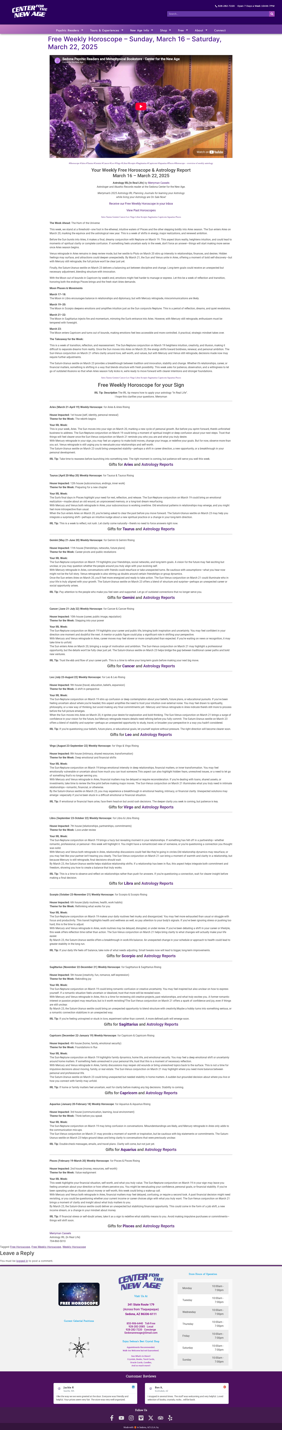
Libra (137, 217)
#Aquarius (162, 163)
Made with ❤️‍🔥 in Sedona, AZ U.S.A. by (141, 1427)
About (199, 30)
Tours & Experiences (104, 30)
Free (181, 30)
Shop (163, 30)
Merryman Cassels (158, 182)
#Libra (124, 163)
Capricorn (162, 217)
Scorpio (144, 217)
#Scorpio (132, 163)
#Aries (83, 163)
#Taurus (89, 163)
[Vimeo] (141, 1418)
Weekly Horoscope (74, 1246)
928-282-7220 (134, 1329)
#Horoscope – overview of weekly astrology (193, 163)
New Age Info (139, 30)
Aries (103, 217)
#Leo (112, 163)
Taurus (109, 217)
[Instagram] (131, 1418)
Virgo (132, 217)
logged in (22, 1260)
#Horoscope (74, 163)
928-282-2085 (137, 1326)
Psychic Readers (67, 30)
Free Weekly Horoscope (46, 1246)
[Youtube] (121, 1418)
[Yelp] (170, 1418)
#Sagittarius (141, 163)
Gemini (115, 217)
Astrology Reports (157, 464)
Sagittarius (152, 217)
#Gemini (97, 163)
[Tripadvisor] (160, 1418)
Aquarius (171, 217)
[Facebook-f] (111, 1418)
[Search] (272, 14)
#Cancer (105, 163)
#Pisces (170, 163)
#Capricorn (152, 163)
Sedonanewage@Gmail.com (140, 1332)
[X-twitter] (150, 1418)
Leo (128, 217)
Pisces (178, 217)
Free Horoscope (20, 1246)
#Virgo (118, 163)
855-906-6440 (135, 1323)
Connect (220, 30)
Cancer (122, 217)
